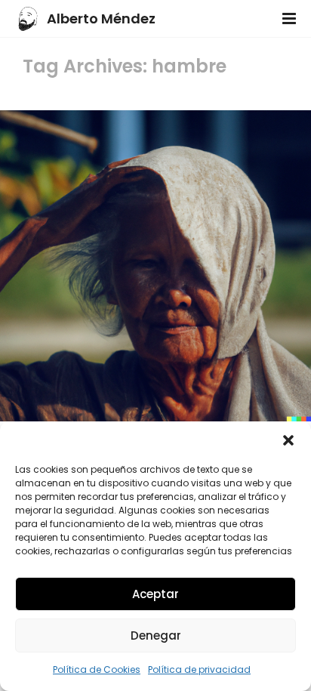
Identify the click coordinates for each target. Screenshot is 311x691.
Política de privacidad (199, 669)
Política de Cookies (96, 669)
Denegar (156, 635)
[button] (288, 440)
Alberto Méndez (101, 18)
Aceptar (155, 594)
